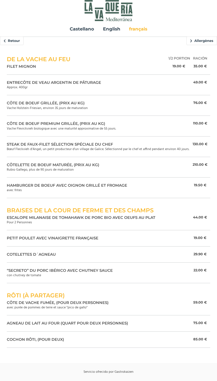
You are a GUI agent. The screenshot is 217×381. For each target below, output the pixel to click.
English (111, 29)
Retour (13, 41)
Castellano (82, 29)
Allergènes (202, 41)
